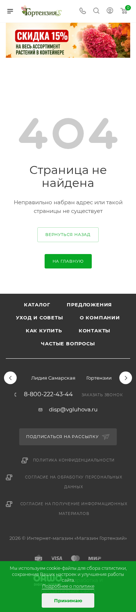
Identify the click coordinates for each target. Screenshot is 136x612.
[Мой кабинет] (110, 11)
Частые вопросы (68, 343)
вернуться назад (68, 234)
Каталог (37, 304)
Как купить (44, 330)
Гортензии (99, 378)
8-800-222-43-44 (48, 394)
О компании (100, 317)
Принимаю (68, 600)
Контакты (94, 330)
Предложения (89, 304)
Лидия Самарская (53, 378)
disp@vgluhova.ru (73, 409)
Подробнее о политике (68, 586)
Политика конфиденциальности (74, 460)
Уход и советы (39, 317)
